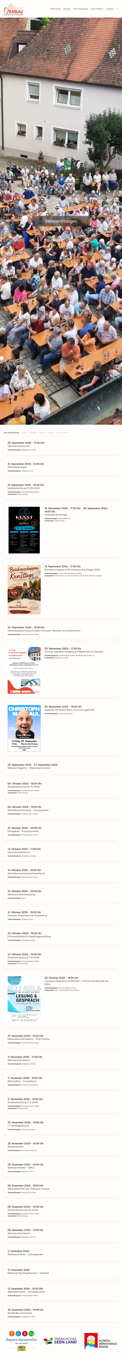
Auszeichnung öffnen (21, 1341)
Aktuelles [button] (66, 9)
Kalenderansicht (63, 432)
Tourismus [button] (109, 9)
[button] (117, 9)
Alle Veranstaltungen (11, 432)
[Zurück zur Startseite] (13, 9)
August (23, 432)
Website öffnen (61, 1341)
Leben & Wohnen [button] (97, 9)
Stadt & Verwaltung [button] (80, 9)
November (51, 432)
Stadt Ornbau (55, 9)
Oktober (42, 432)
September (32, 432)
